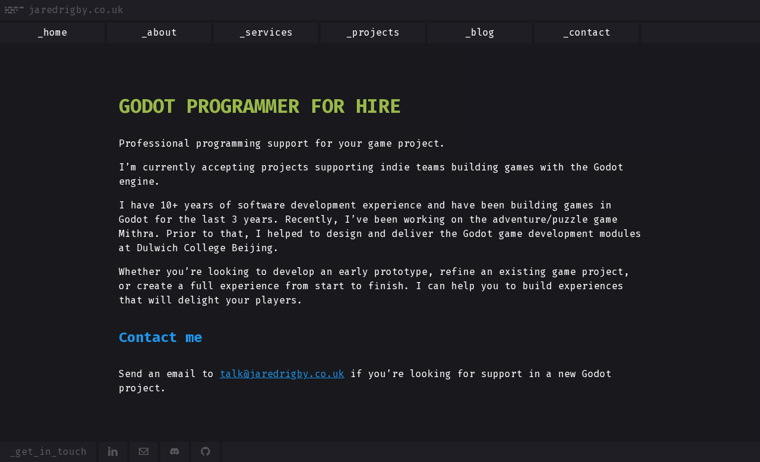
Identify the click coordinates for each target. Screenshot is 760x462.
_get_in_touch (48, 451)
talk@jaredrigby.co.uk (282, 374)
